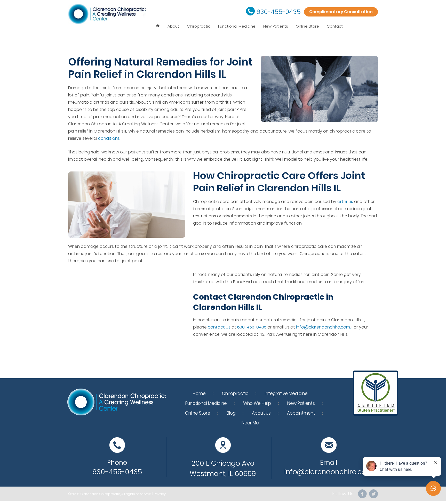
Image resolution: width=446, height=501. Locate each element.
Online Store (307, 26)
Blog (231, 413)
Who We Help (257, 403)
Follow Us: (343, 493)
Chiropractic (198, 26)
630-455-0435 (278, 11)
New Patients (275, 26)
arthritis (345, 201)
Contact (335, 26)
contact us (219, 327)
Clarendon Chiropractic (100, 493)
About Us (261, 413)
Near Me (250, 423)
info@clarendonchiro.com (328, 472)
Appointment (301, 413)
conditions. (109, 138)
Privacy (160, 493)
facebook (362, 493)
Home (199, 393)
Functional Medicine (237, 26)
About (173, 26)
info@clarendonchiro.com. (323, 327)
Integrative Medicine (286, 393)
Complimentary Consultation (341, 12)
